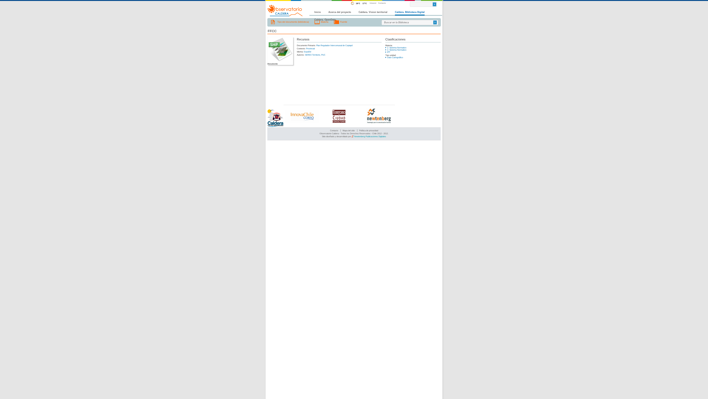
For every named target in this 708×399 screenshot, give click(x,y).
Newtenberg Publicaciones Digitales (370, 136)
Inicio (317, 12)
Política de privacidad (368, 130)
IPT (388, 52)
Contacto (382, 3)
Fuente (343, 22)
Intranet (373, 3)
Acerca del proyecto (339, 12)
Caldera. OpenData (325, 19)
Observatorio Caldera (285, 10)
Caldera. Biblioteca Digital (410, 12)
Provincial (310, 48)
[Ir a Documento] (280, 61)
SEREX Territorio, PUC (315, 55)
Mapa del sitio (349, 130)
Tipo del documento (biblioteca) (293, 22)
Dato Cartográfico (395, 57)
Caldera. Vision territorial (373, 12)
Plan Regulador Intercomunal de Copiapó (334, 45)
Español (307, 52)
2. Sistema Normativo (396, 48)
